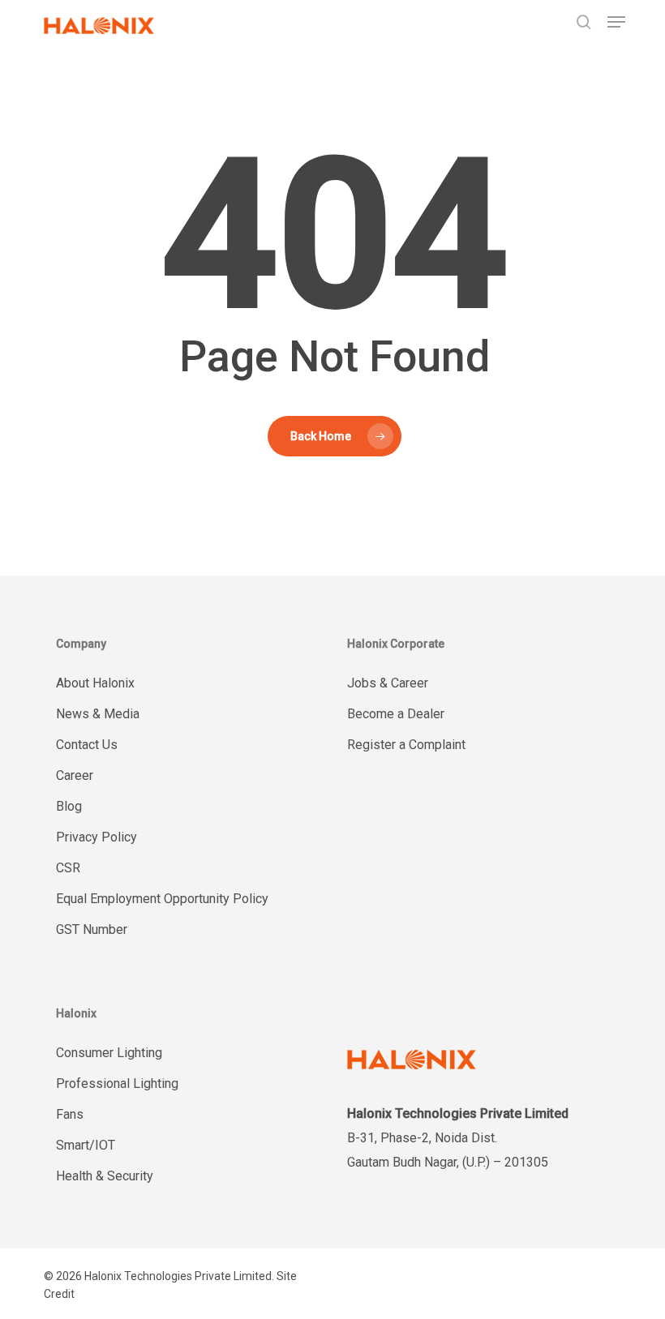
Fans (70, 1114)
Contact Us (87, 744)
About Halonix (95, 683)
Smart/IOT (85, 1145)
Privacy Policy (96, 837)
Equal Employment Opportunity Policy (162, 898)
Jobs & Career (387, 683)
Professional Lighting (117, 1083)
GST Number (91, 929)
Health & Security (104, 1176)
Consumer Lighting (109, 1052)
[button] (616, 22)
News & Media (97, 714)
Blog (69, 806)
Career (74, 775)
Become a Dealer (395, 714)
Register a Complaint (406, 744)
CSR (68, 868)
